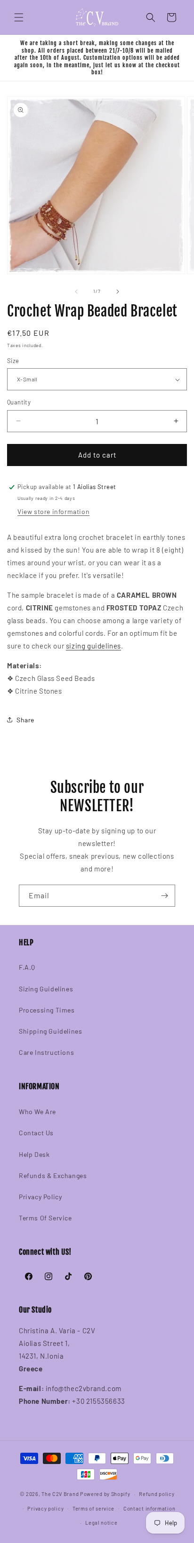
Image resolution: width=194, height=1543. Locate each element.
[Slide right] (117, 291)
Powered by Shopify (105, 1494)
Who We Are (37, 1112)
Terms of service (93, 1508)
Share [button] (25, 720)
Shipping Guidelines (50, 1031)
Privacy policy (45, 1508)
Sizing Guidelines (46, 989)
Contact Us (36, 1133)
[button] (18, 17)
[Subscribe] (164, 896)
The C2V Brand (60, 1494)
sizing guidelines (93, 645)
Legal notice (101, 1522)
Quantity (19, 402)
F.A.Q (27, 967)
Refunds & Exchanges (53, 1175)
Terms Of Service (45, 1218)
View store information (53, 511)
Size (13, 360)
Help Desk (34, 1154)
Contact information (149, 1508)
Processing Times (47, 1010)
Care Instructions (46, 1052)
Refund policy (156, 1494)
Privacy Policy (40, 1197)
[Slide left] (76, 291)
